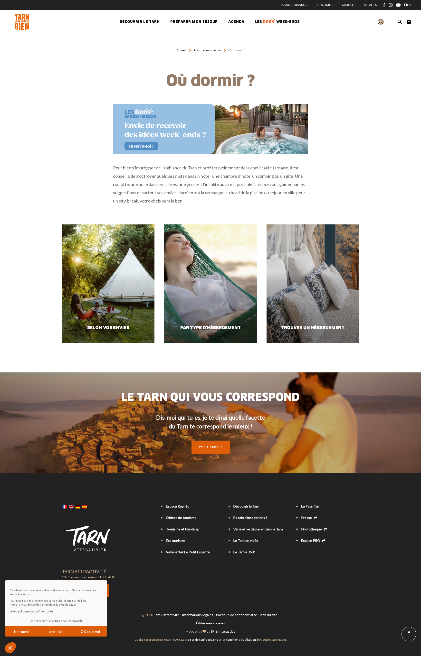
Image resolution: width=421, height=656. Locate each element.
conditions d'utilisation (241, 639)
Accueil (181, 50)
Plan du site (268, 615)
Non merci (21, 631)
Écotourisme (175, 540)
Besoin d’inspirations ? (250, 518)
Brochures (324, 5)
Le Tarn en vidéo (245, 540)
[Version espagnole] (84, 506)
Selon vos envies (108, 328)
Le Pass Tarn (310, 506)
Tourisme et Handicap (182, 529)
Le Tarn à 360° (244, 552)
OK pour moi (90, 631)
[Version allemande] (78, 506)
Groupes (348, 5)
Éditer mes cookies (210, 623)
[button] (10, 648)
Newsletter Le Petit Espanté (188, 552)
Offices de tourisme (181, 518)
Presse (307, 518)
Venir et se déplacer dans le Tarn (258, 529)
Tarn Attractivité (166, 615)
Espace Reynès (177, 506)
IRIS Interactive (223, 631)
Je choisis (56, 631)
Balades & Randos (293, 5)
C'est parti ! (210, 447)
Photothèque (312, 529)
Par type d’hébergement (210, 328)
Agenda (236, 22)
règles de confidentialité (202, 639)
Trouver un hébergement (312, 328)
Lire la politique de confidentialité (31, 611)
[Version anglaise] (71, 506)
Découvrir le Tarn (140, 22)
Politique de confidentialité (236, 615)
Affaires (370, 5)
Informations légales (197, 615)
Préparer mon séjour (207, 50)
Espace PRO (311, 540)
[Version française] (64, 506)
